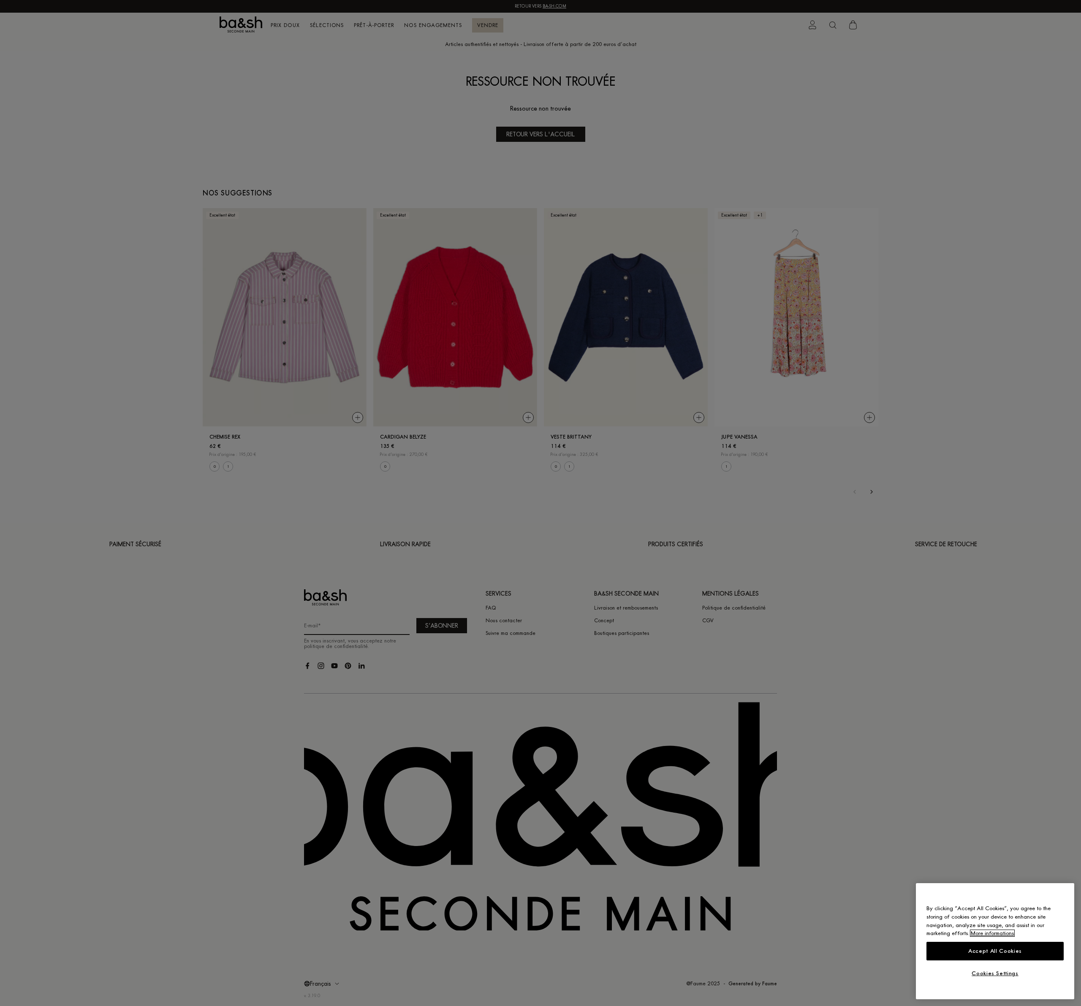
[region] (995, 941)
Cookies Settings (995, 973)
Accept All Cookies (995, 951)
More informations (992, 933)
